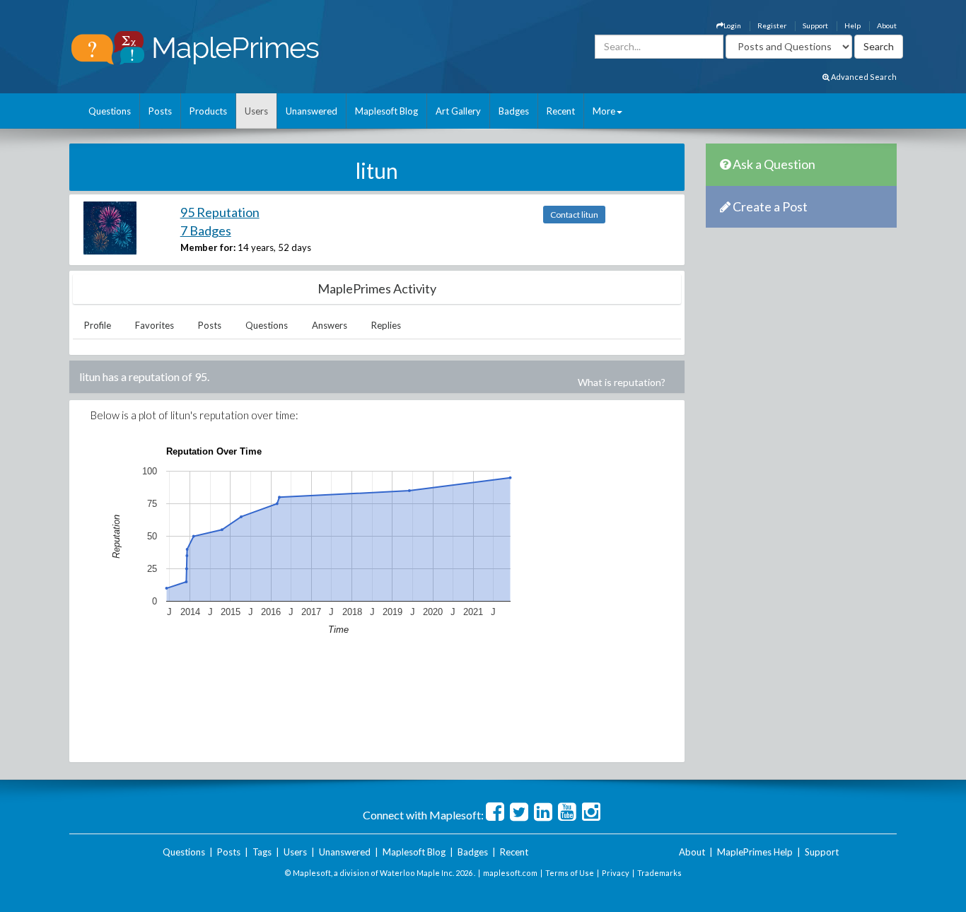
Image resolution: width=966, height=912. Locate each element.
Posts (160, 111)
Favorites (154, 325)
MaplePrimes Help (755, 852)
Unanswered (311, 111)
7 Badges (205, 230)
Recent (561, 111)
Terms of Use (569, 872)
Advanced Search (863, 76)
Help (852, 25)
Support (815, 25)
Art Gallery (458, 111)
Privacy (615, 872)
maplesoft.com (510, 872)
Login (732, 25)
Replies (386, 325)
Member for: (207, 247)
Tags (262, 852)
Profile (97, 325)
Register (771, 25)
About (887, 25)
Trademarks (659, 872)
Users (256, 111)
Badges (514, 111)
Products (208, 111)
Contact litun (574, 214)
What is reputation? (621, 382)
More (604, 111)
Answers (329, 325)
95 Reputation (220, 212)
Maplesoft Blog (386, 111)
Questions (109, 111)
